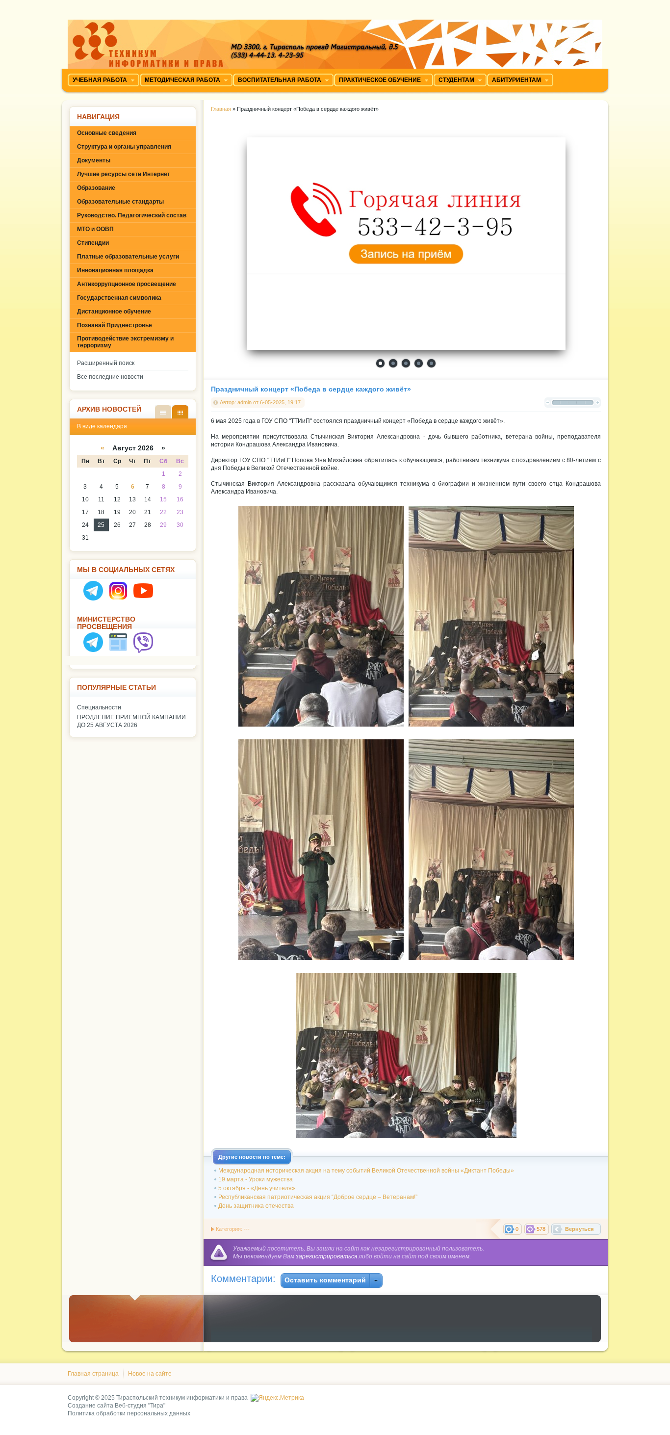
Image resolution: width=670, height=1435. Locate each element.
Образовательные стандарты (120, 201)
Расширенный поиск (105, 363)
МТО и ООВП (95, 229)
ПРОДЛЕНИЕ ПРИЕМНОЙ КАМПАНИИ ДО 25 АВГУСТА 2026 (131, 721)
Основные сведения (106, 133)
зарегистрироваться (326, 1256)
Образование (96, 187)
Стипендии (93, 242)
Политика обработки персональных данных (129, 1413)
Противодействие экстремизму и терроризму (125, 342)
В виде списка (163, 411)
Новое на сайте (150, 1373)
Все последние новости (110, 376)
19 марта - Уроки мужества (255, 1179)
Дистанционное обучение (114, 311)
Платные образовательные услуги (128, 256)
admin (244, 402)
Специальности (99, 707)
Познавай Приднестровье (114, 325)
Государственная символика (119, 297)
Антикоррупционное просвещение (126, 284)
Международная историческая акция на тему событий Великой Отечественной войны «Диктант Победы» (366, 1170)
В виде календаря (180, 411)
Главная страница (93, 1373)
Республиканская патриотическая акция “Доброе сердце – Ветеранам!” (317, 1197)
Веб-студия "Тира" (140, 1405)
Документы (93, 160)
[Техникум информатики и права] (335, 41)
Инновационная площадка (115, 270)
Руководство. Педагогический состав (131, 215)
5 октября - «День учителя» (256, 1188)
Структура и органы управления (124, 146)
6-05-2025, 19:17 (280, 402)
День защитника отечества (256, 1205)
